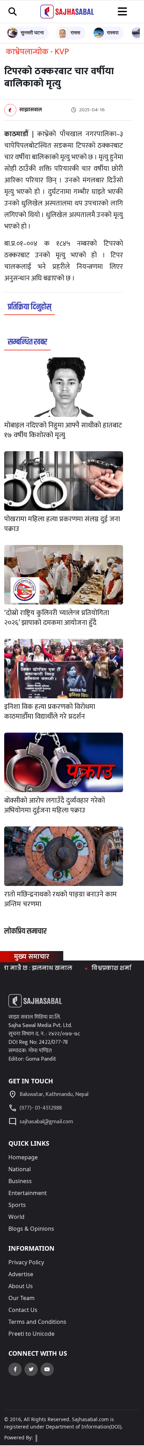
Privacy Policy (26, 1262)
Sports (17, 1205)
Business (20, 1181)
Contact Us (22, 1310)
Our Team (21, 1298)
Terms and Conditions (37, 1322)
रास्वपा (112, 32)
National (19, 1169)
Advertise (20, 1274)
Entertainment (27, 1193)
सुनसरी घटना (32, 32)
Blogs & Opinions (31, 1228)
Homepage (23, 1157)
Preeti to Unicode (31, 1333)
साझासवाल (30, 110)
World (16, 1217)
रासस (75, 32)
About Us (20, 1286)
